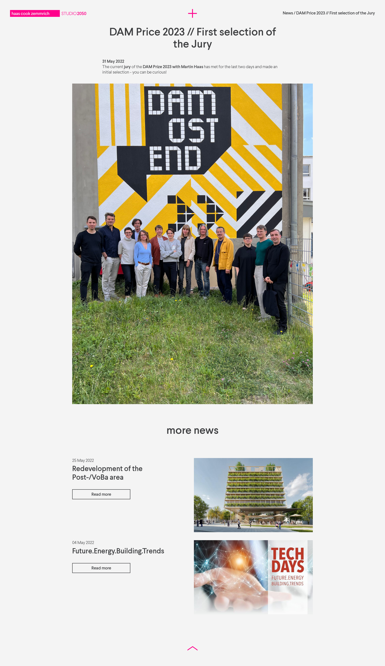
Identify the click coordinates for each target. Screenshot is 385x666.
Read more (101, 494)
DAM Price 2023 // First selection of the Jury (335, 13)
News (288, 13)
